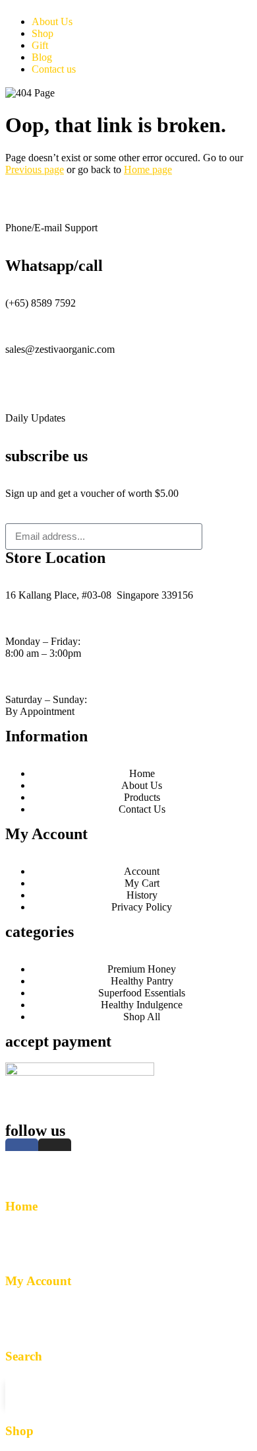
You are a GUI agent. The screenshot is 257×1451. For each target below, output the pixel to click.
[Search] (21, 1317)
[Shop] (21, 1392)
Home (21, 1206)
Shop (19, 1431)
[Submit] (227, 536)
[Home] (21, 1167)
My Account (38, 1281)
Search (23, 1356)
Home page (148, 169)
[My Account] (21, 1242)
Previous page (34, 169)
